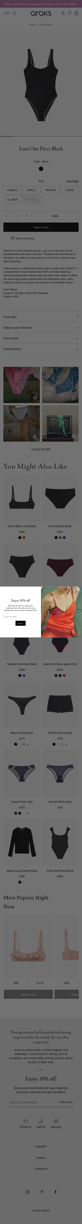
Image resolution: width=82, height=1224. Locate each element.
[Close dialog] (78, 589)
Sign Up (20, 623)
